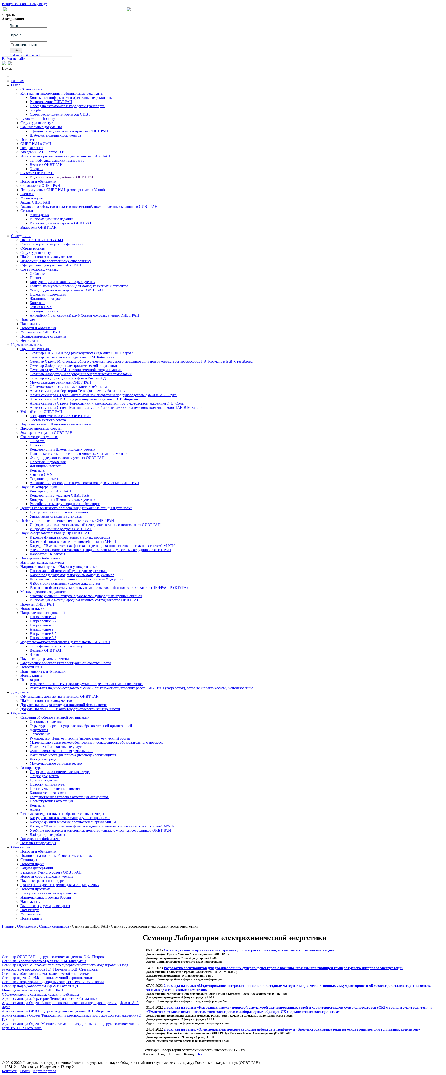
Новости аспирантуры (47, 784)
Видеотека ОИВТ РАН (38, 227)
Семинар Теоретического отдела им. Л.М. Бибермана (72, 357)
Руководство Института (39, 119)
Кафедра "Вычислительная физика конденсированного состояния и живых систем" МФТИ (102, 546)
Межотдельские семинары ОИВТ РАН (60, 382)
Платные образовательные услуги (57, 747)
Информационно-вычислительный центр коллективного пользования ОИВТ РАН (95, 525)
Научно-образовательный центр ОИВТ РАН (55, 533)
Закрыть (8, 15)
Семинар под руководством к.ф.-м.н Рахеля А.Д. (68, 378)
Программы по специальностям (55, 788)
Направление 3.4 (43, 629)
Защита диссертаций (36, 868)
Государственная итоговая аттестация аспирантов (69, 797)
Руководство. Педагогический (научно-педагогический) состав (80, 738)
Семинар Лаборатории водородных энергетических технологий (81, 374)
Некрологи (29, 340)
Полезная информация (48, 294)
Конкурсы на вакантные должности (48, 893)
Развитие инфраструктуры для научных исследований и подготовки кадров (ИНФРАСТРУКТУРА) (109, 587)
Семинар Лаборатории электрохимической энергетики (73, 366)
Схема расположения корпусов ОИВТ (60, 114)
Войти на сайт (13, 59)
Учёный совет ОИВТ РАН (41, 412)
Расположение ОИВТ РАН (51, 102)
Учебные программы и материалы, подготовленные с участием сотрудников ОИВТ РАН (100, 550)
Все (199, 1054)
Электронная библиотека (40, 558)
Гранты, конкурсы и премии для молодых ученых (59, 885)
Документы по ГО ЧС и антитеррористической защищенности (70, 709)
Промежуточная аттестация (51, 801)
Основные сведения (46, 721)
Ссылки (26, 211)
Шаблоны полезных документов (55, 135)
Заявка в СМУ (41, 307)
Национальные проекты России (45, 897)
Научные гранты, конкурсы (42, 562)
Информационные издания (51, 219)
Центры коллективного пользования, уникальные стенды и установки (76, 508)
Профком (27, 319)
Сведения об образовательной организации (54, 717)
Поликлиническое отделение (43, 336)
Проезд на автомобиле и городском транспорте (67, 106)
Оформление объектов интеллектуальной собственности (65, 663)
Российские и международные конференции (65, 504)
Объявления (20, 847)
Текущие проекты (44, 311)
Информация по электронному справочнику (55, 261)
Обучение (19, 713)
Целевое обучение (44, 780)
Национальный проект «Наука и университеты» (58, 567)
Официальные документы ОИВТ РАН (50, 265)
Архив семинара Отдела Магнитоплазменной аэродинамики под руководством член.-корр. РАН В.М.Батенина (118, 407)
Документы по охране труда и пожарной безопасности (63, 705)
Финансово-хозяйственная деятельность (61, 751)
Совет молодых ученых (39, 269)
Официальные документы (41, 127)
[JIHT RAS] (10, 64)
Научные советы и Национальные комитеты (55, 424)
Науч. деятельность (26, 345)
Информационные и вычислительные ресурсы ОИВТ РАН (67, 520)
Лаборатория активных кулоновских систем (65, 583)
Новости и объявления (38, 181)
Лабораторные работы (47, 554)
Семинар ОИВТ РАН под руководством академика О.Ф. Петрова (81, 353)
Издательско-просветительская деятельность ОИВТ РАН (65, 156)
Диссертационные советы (41, 428)
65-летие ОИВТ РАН (37, 173)
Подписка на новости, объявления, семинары (56, 855)
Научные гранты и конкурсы (43, 881)
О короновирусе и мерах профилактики (52, 244)
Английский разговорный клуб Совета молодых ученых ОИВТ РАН (84, 315)
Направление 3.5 (43, 634)
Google (35, 110)
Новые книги (31, 675)
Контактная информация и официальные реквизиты (61, 93)
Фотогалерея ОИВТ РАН (40, 186)
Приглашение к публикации (43, 671)
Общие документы (44, 776)
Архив (35, 809)
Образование (40, 734)
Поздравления (31, 148)
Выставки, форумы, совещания (45, 906)
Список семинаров (54, 926)
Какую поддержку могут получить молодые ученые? (72, 575)
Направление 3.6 (43, 638)
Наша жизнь (30, 324)
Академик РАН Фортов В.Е (42, 152)
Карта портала (44, 1071)
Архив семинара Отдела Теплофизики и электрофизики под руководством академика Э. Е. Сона (107, 403)
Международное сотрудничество (46, 592)
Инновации (29, 680)
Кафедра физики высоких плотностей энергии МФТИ (73, 541)
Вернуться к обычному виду (24, 4)
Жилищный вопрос (45, 299)
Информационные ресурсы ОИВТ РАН (61, 529)
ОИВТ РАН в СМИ (35, 144)
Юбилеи (27, 194)
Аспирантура (31, 768)
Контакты (37, 303)
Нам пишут (29, 910)
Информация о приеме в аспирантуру (60, 772)
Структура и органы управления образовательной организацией (81, 726)
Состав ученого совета (48, 420)
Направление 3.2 (43, 621)
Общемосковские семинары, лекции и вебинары (68, 386)
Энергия (36, 169)
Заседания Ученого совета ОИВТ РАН (60, 416)
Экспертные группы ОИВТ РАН (46, 433)
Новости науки (32, 608)
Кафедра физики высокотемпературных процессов (70, 537)
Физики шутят (31, 198)
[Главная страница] (129, 10)
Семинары (28, 860)
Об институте (31, 89)
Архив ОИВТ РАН (35, 202)
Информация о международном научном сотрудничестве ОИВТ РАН (85, 600)
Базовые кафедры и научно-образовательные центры (62, 814)
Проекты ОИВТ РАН (37, 604)
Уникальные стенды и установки (56, 516)
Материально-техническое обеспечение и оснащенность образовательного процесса (96, 742)
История (27, 139)
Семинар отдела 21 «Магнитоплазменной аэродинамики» (76, 370)
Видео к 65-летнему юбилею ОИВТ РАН (62, 177)
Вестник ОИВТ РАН (46, 165)
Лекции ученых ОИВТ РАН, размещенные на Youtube (63, 190)
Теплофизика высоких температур (57, 160)
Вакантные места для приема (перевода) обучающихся (73, 755)
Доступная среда (43, 759)
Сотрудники (21, 236)
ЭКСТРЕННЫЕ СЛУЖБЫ (41, 240)
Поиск (25, 1071)
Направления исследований (42, 613)
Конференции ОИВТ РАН (50, 491)
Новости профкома (35, 889)
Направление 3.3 (43, 625)
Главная (17, 81)
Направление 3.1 (43, 617)
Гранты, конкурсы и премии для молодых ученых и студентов (79, 286)
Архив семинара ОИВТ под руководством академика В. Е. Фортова (84, 399)
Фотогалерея (30, 914)
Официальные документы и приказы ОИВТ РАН (69, 131)
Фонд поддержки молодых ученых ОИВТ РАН (67, 290)
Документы (20, 692)
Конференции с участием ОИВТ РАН (59, 495)
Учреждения (39, 215)
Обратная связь (32, 248)
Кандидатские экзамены (49, 793)
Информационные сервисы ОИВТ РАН (61, 223)
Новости (36, 278)
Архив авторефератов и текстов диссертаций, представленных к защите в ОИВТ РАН (88, 206)
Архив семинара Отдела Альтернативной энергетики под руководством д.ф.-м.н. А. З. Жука (103, 395)
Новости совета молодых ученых (46, 876)
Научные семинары (35, 349)
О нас (15, 85)
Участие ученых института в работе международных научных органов (86, 596)
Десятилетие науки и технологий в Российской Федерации (77, 579)
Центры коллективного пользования (59, 512)
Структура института (37, 123)
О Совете (37, 273)
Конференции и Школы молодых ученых (62, 282)
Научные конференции (38, 487)
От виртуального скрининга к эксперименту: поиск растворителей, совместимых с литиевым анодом (249, 950)
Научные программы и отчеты (44, 659)
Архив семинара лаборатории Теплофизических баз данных (77, 391)
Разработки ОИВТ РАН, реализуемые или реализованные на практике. (86, 684)
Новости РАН (31, 667)
